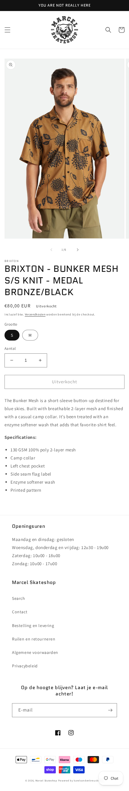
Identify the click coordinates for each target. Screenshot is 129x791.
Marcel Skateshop (46, 780)
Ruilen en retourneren (34, 639)
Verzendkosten (35, 314)
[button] (7, 29)
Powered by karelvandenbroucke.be (81, 780)
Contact (19, 611)
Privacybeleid (25, 666)
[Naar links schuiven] (51, 249)
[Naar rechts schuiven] (77, 249)
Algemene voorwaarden (35, 652)
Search (18, 598)
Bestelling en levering (33, 625)
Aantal (10, 348)
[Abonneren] (110, 710)
